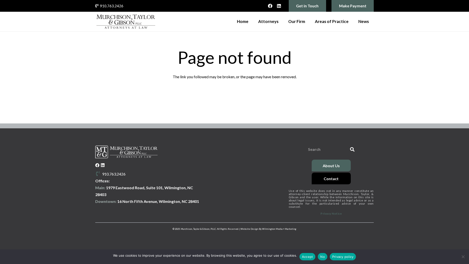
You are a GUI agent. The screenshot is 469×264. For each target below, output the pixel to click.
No (322, 257)
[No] (462, 256)
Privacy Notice (331, 213)
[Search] (352, 149)
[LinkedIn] (279, 5)
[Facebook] (270, 5)
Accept (307, 257)
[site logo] (125, 21)
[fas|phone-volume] (98, 174)
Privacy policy (343, 257)
